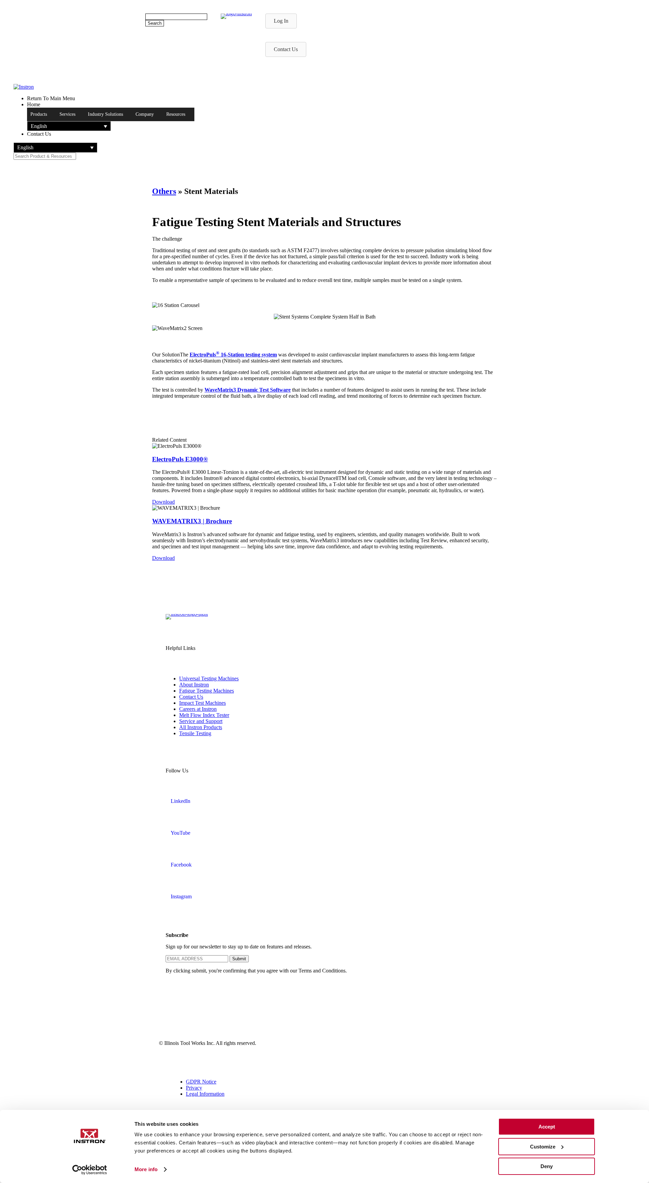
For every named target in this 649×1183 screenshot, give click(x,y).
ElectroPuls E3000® (180, 459)
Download (163, 502)
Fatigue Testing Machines (206, 691)
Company (145, 114)
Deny (546, 1166)
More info (146, 1169)
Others (164, 191)
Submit (239, 958)
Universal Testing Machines (209, 678)
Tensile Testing (195, 733)
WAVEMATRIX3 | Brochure (192, 521)
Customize (542, 1146)
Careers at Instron (198, 709)
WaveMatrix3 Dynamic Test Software (248, 390)
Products (38, 114)
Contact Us (191, 697)
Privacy (194, 1088)
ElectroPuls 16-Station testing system (233, 354)
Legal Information (205, 1094)
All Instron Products (200, 727)
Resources (175, 114)
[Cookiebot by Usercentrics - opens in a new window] (89, 1170)
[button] (69, 126)
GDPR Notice (201, 1082)
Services (67, 114)
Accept (546, 1127)
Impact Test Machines (202, 703)
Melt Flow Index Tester (204, 715)
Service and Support (200, 721)
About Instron (194, 684)
